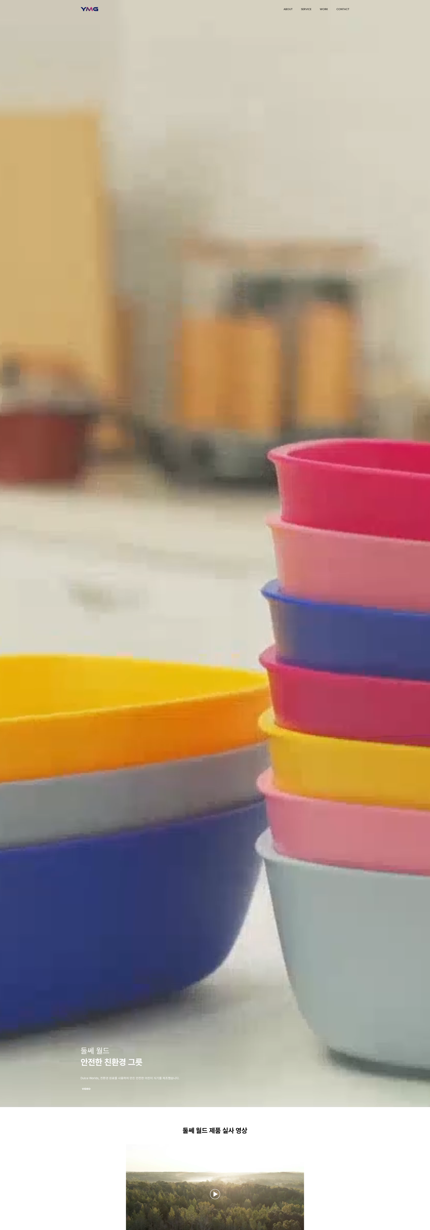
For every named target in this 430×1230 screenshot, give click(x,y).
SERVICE (306, 9)
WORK (324, 9)
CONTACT (342, 9)
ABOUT (288, 9)
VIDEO (86, 1089)
